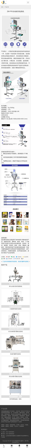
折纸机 (11, 426)
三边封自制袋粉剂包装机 (9, 261)
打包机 (26, 424)
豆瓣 (4, 258)
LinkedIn (10, 258)
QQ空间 (26, 256)
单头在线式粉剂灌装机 (15, 286)
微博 (9, 256)
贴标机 (7, 426)
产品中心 (16, 426)
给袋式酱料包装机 (23, 261)
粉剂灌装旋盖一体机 (15, 399)
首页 (2, 7)
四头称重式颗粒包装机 (15, 376)
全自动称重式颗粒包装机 (15, 331)
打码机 (18, 424)
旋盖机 (2, 426)
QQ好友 (19, 256)
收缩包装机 (12, 424)
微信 (13, 256)
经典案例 (22, 426)
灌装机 (2, 424)
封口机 (22, 424)
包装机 (7, 424)
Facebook (17, 258)
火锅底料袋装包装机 (15, 309)
